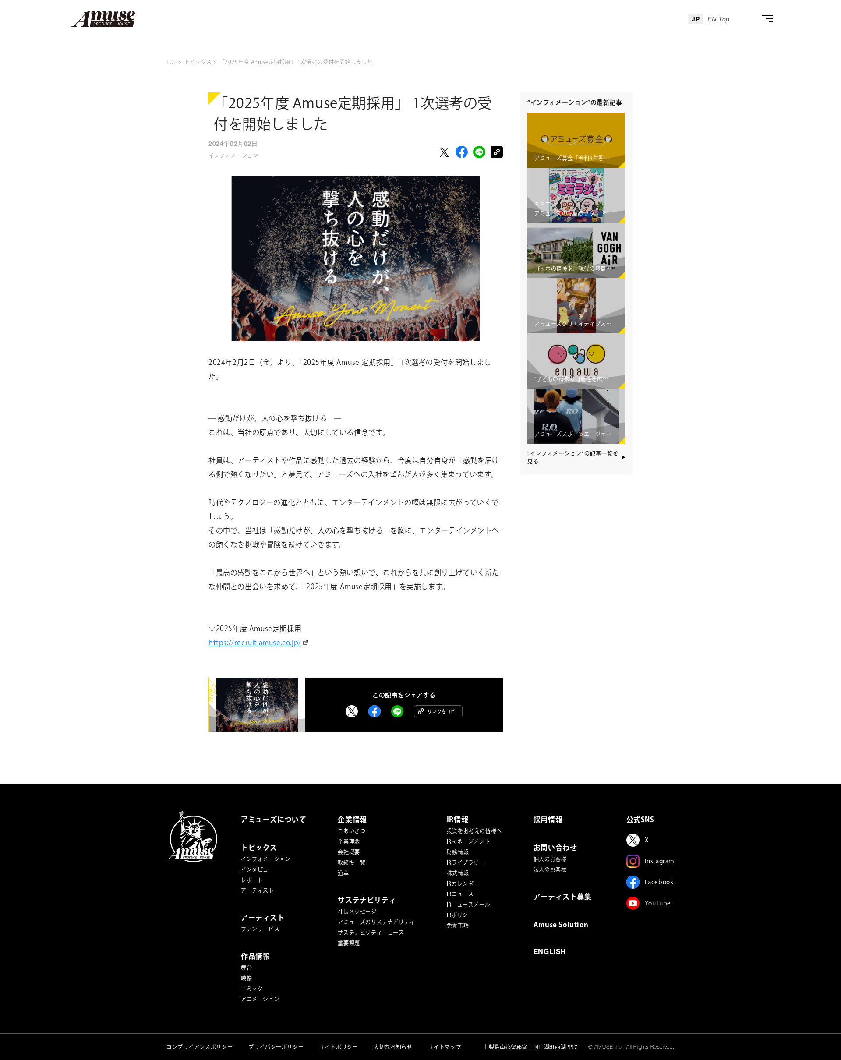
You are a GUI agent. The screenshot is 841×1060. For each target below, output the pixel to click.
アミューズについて (273, 819)
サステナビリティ (367, 900)
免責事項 (458, 925)
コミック (252, 988)
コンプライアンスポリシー (199, 1046)
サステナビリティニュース (371, 932)
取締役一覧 (351, 862)
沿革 (343, 873)
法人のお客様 (550, 869)
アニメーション (260, 999)
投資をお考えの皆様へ (474, 831)
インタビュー (257, 869)
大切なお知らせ (393, 1046)
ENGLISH (550, 952)
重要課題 (349, 943)
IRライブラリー (466, 862)
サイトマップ (445, 1046)
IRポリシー (460, 915)
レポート (252, 880)
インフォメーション (265, 859)
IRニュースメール (468, 904)
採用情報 (548, 819)
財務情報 (458, 852)
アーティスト (257, 890)
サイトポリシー (338, 1046)
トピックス (259, 847)
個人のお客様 (550, 859)
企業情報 (352, 819)
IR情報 (457, 819)
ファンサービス (260, 929)
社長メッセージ (357, 911)
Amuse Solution (561, 924)
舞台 (246, 967)
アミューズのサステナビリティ (376, 922)
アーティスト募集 (563, 896)
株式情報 (458, 873)
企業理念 (349, 841)
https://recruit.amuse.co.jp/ (254, 642)
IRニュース (460, 894)
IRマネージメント (468, 841)
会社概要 (349, 852)
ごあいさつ (351, 831)
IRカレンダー (463, 883)
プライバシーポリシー (276, 1046)
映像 (246, 978)
